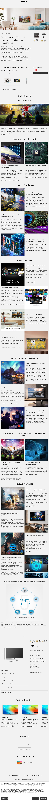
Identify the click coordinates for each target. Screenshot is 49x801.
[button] (17, 80)
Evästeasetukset (5, 798)
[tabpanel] (24, 747)
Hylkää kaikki (43, 798)
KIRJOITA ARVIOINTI (24, 749)
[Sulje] (47, 783)
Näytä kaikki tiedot (6, 692)
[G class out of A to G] (36, 70)
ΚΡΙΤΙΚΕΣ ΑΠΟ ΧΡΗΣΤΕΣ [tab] (24, 741)
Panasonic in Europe (4, 3)
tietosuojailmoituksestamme (6, 793)
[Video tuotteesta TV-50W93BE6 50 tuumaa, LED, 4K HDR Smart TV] (7, 80)
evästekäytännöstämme (31, 792)
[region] (24, 791)
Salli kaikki (35, 798)
